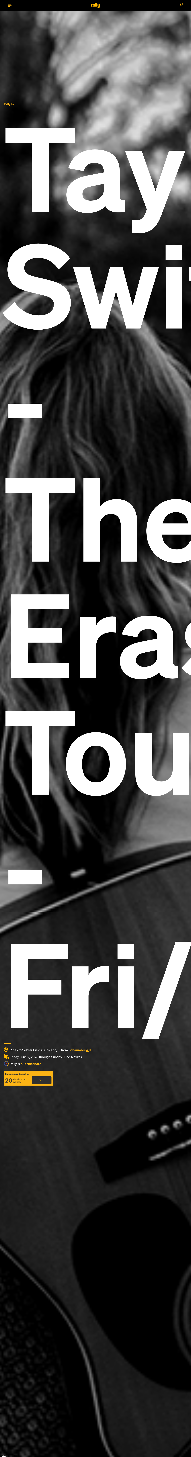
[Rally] (95, 5)
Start (41, 1080)
